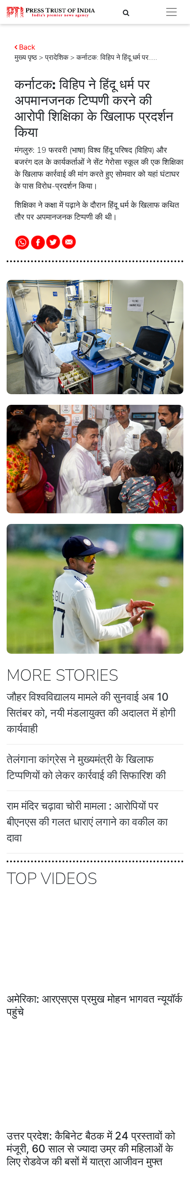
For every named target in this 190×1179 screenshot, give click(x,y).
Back (27, 47)
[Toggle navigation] (171, 12)
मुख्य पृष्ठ (26, 57)
